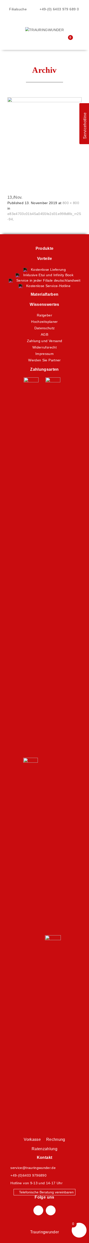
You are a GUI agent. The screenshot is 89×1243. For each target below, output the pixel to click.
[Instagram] (51, 1210)
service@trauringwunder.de (33, 1167)
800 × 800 (71, 203)
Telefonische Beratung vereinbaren (46, 1192)
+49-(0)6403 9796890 (28, 1175)
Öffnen (11, 23)
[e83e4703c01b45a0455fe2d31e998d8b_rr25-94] (44, 134)
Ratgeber (44, 315)
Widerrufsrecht (44, 347)
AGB (44, 334)
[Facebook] (38, 1210)
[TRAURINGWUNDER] (44, 30)
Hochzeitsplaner (44, 322)
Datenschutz (44, 328)
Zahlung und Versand (44, 341)
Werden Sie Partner (44, 360)
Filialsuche (17, 9)
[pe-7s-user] (58, 41)
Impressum (44, 354)
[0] (67, 40)
